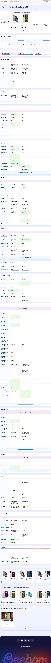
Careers (19, 643)
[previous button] (2, 576)
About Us (14, 643)
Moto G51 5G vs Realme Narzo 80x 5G (26, 581)
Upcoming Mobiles (9, 4)
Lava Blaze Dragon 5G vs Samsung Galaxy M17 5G (44, 602)
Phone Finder (25, 4)
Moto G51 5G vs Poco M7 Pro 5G (8, 581)
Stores (47, 4)
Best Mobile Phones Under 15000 (25, 257)
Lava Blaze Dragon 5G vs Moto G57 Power (26, 602)
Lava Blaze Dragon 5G (23, 24)
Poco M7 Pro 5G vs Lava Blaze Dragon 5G (9, 602)
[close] (19, 14)
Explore (2, 4)
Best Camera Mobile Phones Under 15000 (25, 404)
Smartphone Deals (41, 4)
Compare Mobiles (18, 4)
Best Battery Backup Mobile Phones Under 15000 (25, 471)
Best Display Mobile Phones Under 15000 (25, 172)
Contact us (24, 643)
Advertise (30, 643)
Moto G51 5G (14, 23)
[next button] (49, 576)
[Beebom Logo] (4, 1)
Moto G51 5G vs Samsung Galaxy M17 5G (44, 581)
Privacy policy (36, 643)
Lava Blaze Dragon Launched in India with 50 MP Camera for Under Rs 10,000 (7, 623)
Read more (49, 8)
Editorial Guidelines (25, 646)
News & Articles (32, 4)
